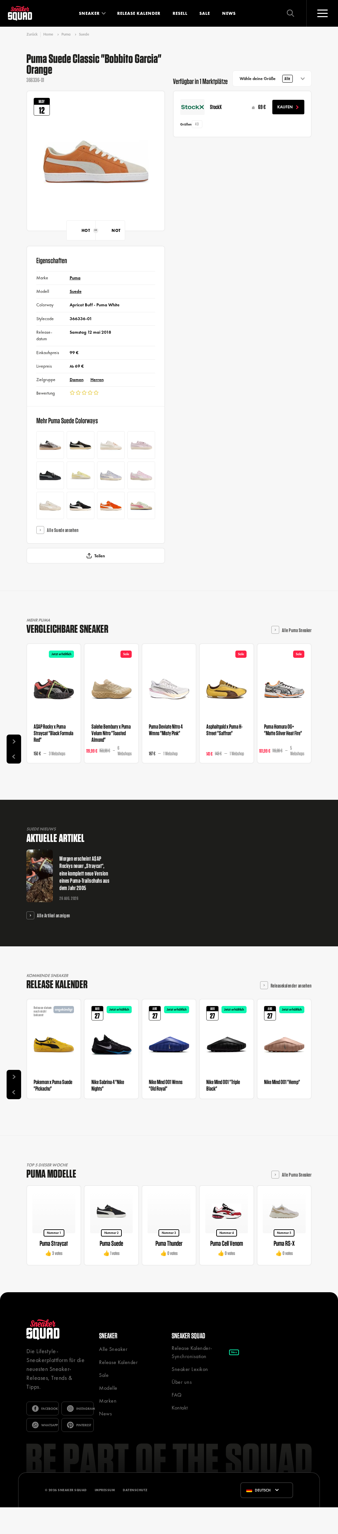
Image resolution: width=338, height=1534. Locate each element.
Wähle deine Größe (265, 78)
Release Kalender (138, 13)
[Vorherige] (14, 756)
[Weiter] (14, 742)
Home (48, 34)
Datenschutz (135, 1490)
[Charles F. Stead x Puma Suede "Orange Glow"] (111, 505)
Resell (180, 13)
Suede (84, 34)
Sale (204, 13)
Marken (108, 1400)
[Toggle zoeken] (290, 13)
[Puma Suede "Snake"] (50, 445)
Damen (77, 379)
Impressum (105, 1490)
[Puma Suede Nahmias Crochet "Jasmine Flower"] (141, 505)
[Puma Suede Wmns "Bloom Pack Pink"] (141, 445)
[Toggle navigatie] (322, 13)
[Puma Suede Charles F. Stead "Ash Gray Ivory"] (50, 505)
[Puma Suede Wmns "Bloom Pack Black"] (50, 475)
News (229, 13)
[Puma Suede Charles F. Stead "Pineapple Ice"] (80, 475)
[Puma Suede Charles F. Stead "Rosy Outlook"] (141, 475)
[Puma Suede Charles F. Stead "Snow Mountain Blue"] (111, 475)
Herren (97, 379)
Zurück (32, 34)
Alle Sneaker (113, 1349)
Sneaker (89, 13)
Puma (66, 34)
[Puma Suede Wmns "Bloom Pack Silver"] (111, 445)
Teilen (99, 556)
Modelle (108, 1387)
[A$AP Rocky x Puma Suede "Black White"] (80, 445)
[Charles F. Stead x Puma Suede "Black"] (80, 505)
